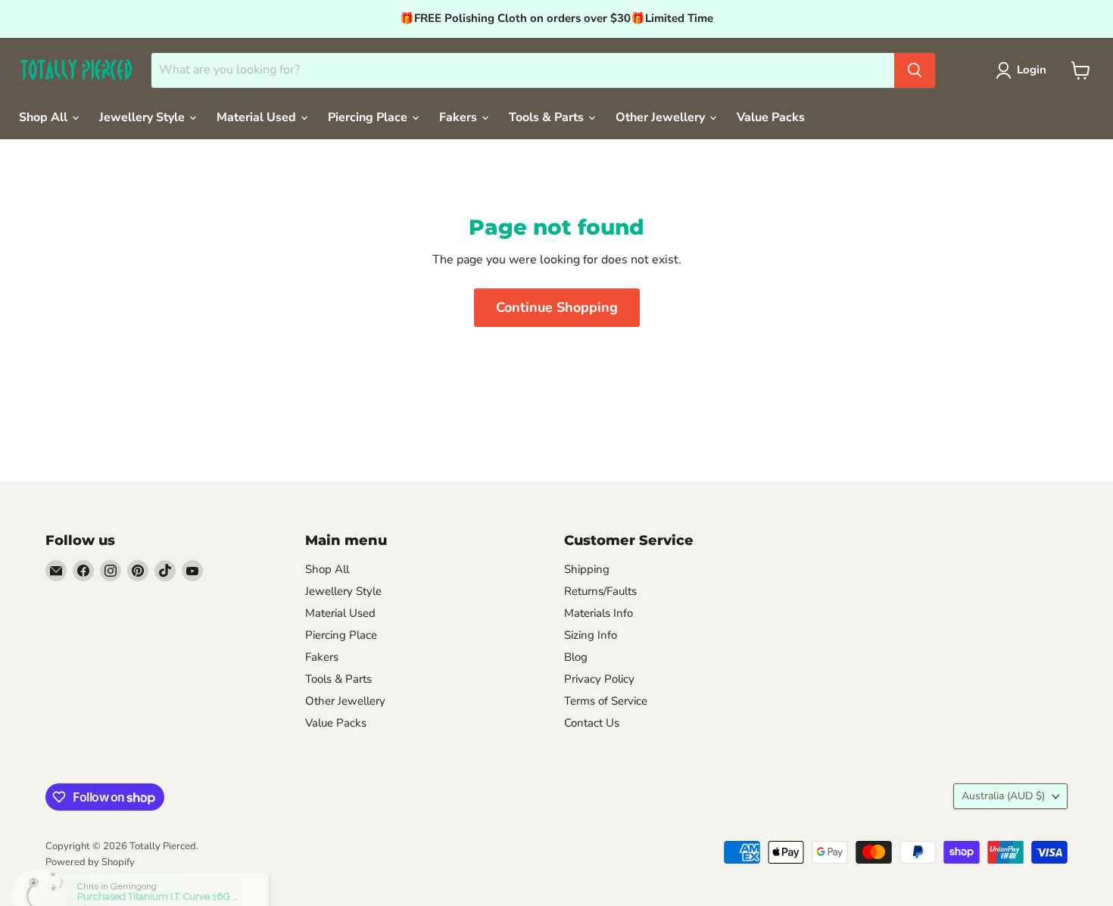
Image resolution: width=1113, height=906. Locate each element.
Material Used (258, 117)
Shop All (44, 117)
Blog (576, 657)
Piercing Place (369, 117)
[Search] (914, 70)
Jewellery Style (143, 117)
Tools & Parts (548, 117)
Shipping (587, 569)
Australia (1003, 796)
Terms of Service (605, 700)
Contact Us (591, 722)
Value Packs (771, 117)
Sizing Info (590, 635)
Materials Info (598, 613)
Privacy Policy (599, 679)
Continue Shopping (557, 307)
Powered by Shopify (90, 862)
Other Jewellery (662, 117)
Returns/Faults (600, 591)
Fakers (459, 117)
